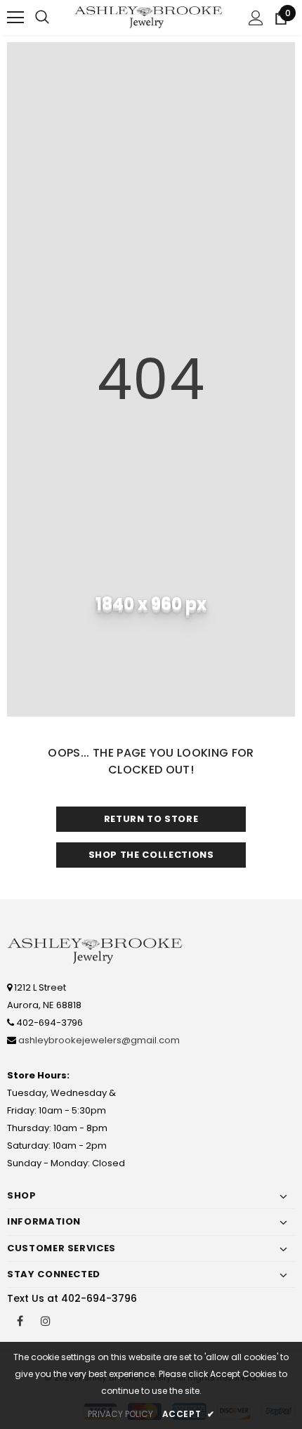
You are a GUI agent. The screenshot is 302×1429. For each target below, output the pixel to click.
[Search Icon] (42, 18)
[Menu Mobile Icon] (15, 17)
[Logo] (149, 17)
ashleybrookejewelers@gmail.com (99, 1040)
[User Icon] (256, 18)
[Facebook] (19, 1320)
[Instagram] (45, 1320)
